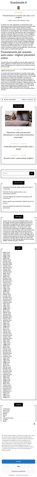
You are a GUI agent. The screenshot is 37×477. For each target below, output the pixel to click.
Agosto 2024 (6, 273)
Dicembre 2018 (7, 370)
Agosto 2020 (6, 340)
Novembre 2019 (7, 353)
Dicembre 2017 (7, 386)
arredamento (6, 409)
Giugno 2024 (6, 275)
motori (23, 143)
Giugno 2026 (6, 255)
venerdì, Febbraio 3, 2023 (22, 20)
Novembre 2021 (7, 317)
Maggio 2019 (6, 362)
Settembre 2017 (7, 391)
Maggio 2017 (6, 397)
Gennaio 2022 (7, 314)
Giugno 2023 (6, 288)
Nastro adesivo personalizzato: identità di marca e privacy (18, 202)
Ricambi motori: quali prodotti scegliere (18, 158)
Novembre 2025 (7, 264)
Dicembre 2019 (7, 352)
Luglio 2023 (6, 287)
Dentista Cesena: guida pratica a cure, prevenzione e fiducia (15, 192)
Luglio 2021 (6, 323)
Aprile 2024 (6, 276)
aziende (5, 413)
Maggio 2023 (6, 290)
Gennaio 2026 (7, 261)
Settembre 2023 (7, 284)
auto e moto (6, 410)
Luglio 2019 (6, 359)
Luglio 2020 (6, 341)
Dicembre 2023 (7, 279)
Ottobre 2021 (6, 318)
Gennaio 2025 (7, 269)
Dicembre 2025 (7, 263)
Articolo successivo (27, 99)
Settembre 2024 (7, 272)
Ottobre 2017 (6, 389)
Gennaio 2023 (7, 296)
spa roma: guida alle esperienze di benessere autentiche (16, 207)
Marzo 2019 (6, 365)
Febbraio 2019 (7, 367)
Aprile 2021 (6, 328)
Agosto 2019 (6, 358)
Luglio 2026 (6, 254)
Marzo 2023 (6, 293)
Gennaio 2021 (7, 332)
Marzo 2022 (6, 311)
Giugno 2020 (6, 343)
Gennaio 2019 (7, 368)
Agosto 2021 (6, 321)
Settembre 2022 (7, 302)
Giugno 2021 (6, 324)
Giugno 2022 (6, 306)
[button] (34, 424)
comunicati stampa (8, 418)
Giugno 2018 (6, 379)
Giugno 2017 (6, 395)
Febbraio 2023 (7, 294)
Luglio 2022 (6, 305)
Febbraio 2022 (7, 312)
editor (10, 20)
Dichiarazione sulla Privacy (22, 475)
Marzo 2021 (6, 329)
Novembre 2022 (7, 299)
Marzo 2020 (6, 347)
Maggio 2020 (6, 344)
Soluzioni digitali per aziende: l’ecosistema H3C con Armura (17, 197)
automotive (18, 12)
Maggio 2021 (6, 326)
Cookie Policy (12, 475)
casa (4, 416)
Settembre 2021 (7, 320)
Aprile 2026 (6, 258)
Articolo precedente (10, 99)
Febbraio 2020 (7, 349)
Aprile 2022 (6, 309)
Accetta (18, 461)
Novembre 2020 (7, 335)
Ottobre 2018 (6, 373)
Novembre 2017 (7, 388)
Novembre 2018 (7, 371)
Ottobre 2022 (7, 300)
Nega (18, 466)
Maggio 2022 (6, 308)
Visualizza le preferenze (19, 471)
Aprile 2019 (6, 364)
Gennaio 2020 (7, 350)
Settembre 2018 (7, 374)
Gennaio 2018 (7, 385)
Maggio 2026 (6, 257)
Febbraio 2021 (7, 331)
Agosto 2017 (6, 392)
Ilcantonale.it (18, 2)
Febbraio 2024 (7, 278)
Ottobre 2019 (6, 355)
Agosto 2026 (6, 252)
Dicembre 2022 (7, 297)
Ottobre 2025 (7, 266)
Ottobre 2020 (7, 337)
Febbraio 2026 (7, 260)
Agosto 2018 (6, 376)
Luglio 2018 (6, 377)
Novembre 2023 (7, 281)
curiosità (5, 419)
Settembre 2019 (7, 356)
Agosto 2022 (6, 303)
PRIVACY (21, 240)
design (4, 421)
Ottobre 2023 (7, 282)
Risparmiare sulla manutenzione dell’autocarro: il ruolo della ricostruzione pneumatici (18, 135)
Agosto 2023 (6, 285)
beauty (5, 415)
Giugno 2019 (6, 361)
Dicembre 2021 (7, 315)
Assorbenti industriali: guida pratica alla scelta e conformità (18, 188)
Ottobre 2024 (7, 270)
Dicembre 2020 (7, 334)
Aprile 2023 (6, 291)
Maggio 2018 (6, 380)
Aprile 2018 (6, 382)
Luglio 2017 (6, 394)
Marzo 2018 (6, 383)
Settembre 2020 (7, 338)
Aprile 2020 (6, 346)
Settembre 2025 (7, 267)
